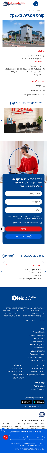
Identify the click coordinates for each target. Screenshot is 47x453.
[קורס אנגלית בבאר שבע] (7, 265)
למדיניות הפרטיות (21, 218)
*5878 (34, 275)
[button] (45, 120)
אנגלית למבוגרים (18, 368)
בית (43, 10)
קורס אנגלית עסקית (37, 389)
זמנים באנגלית (39, 338)
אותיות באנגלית (39, 347)
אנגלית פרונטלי (39, 386)
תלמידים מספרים (29, 320)
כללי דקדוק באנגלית (37, 360)
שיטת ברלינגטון (18, 378)
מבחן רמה (40, 365)
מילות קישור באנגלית (37, 344)
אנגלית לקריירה (18, 375)
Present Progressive (36, 335)
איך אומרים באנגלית (37, 351)
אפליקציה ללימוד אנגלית (34, 397)
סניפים (38, 10)
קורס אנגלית (39, 382)
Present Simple (38, 332)
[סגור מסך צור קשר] (3, 430)
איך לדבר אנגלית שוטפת (36, 357)
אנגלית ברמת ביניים (37, 371)
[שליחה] (5, 437)
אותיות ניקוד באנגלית (37, 341)
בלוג (42, 329)
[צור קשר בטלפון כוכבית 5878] (35, 3)
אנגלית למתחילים (38, 368)
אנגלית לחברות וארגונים (15, 371)
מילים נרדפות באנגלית (36, 354)
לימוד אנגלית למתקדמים (35, 375)
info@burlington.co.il (27, 278)
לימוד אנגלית (18, 365)
